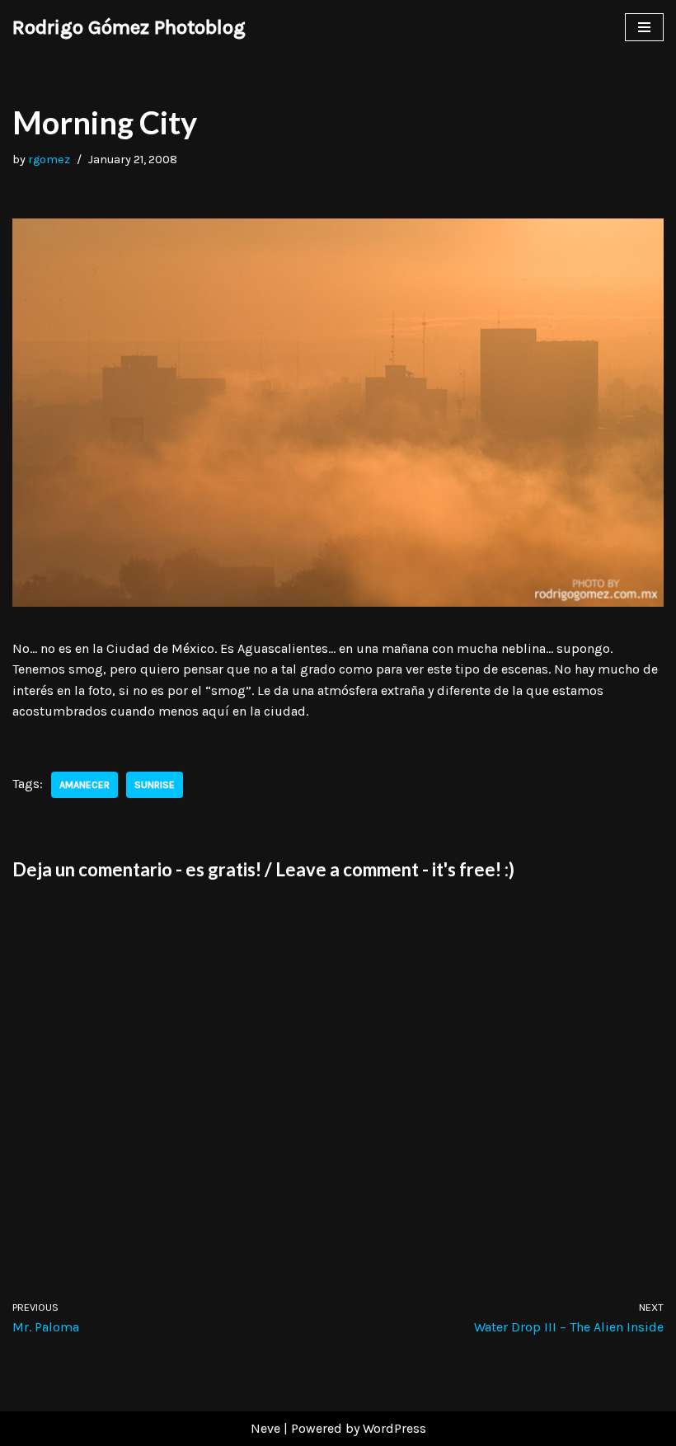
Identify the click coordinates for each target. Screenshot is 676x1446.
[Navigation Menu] (644, 27)
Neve (265, 1428)
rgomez (49, 160)
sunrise (154, 785)
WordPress (394, 1428)
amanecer (84, 785)
